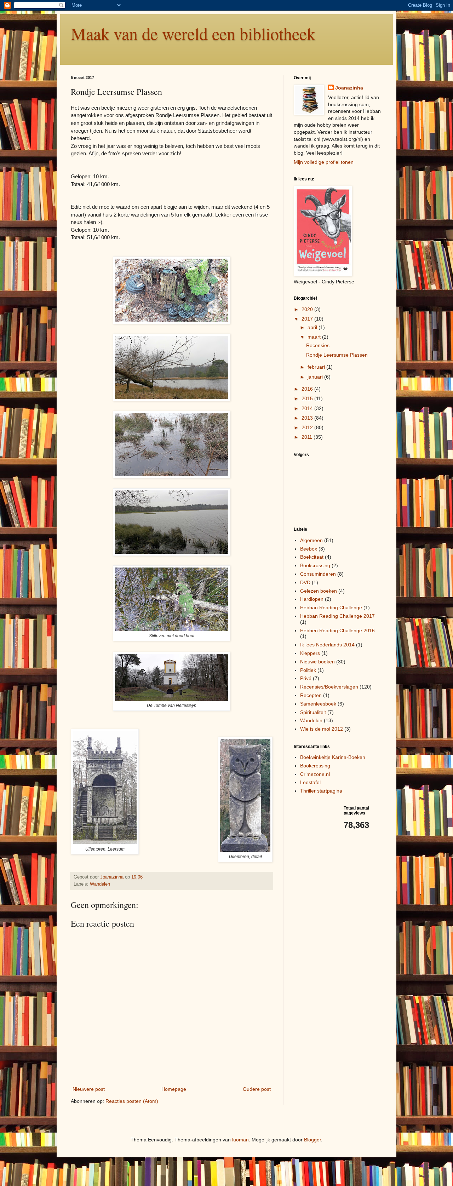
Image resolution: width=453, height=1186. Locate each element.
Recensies (317, 345)
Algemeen (311, 540)
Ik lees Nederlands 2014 (327, 644)
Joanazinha (349, 88)
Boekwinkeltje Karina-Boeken (332, 757)
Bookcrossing (315, 565)
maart (315, 337)
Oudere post (257, 1089)
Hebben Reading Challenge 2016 (337, 630)
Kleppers (310, 653)
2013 (308, 418)
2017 (308, 319)
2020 (308, 309)
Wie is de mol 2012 (321, 729)
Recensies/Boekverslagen (329, 687)
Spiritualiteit (313, 712)
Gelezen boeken (318, 591)
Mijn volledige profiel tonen (324, 162)
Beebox (308, 549)
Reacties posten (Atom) (131, 1101)
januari (316, 377)
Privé (305, 678)
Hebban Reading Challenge (331, 607)
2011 (308, 437)
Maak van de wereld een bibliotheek (193, 33)
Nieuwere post (89, 1089)
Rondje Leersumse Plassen (337, 355)
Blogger (312, 1139)
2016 (308, 389)
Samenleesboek (318, 704)
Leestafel (310, 782)
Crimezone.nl (315, 774)
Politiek (308, 670)
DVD (305, 582)
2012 (308, 427)
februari (317, 367)
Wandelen (100, 884)
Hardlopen (311, 599)
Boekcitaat (311, 557)
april (313, 327)
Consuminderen (318, 574)
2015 (308, 398)
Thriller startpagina (321, 791)
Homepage (173, 1089)
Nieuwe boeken (317, 661)
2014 (308, 408)
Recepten (311, 695)
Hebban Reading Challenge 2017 (337, 616)
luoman (240, 1139)
